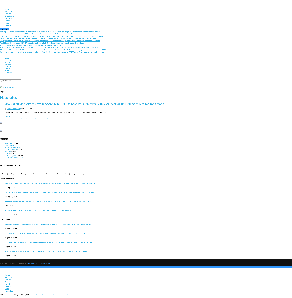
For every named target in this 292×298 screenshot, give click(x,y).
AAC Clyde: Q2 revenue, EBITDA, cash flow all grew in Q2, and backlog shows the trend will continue (42, 43)
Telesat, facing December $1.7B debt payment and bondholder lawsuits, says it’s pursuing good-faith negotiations (48, 38)
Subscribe (9, 25)
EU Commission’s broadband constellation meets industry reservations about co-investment (38, 210)
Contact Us (49, 263)
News (7, 153)
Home (7, 9)
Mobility (8, 11)
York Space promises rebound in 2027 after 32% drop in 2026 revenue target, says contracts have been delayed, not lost (50, 31)
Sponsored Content (14, 158)
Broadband (9, 16)
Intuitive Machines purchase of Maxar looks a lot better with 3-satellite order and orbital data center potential (47, 34)
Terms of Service (40, 263)
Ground (8, 14)
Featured (9, 145)
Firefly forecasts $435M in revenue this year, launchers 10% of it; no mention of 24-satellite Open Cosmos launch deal (49, 47)
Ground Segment (13, 147)
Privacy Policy (31, 263)
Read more (8, 116)
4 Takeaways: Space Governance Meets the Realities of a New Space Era (30, 45)
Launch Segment (11, 149)
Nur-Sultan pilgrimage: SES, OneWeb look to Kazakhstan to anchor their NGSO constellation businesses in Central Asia (48, 201)
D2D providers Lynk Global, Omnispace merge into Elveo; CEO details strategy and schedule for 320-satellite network (50, 41)
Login (7, 23)
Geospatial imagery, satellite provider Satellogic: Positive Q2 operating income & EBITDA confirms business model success (52, 52)
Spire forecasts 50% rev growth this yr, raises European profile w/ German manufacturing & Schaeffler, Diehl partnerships (51, 36)
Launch (8, 20)
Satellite (8, 18)
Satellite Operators (11, 156)
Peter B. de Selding (14, 109)
